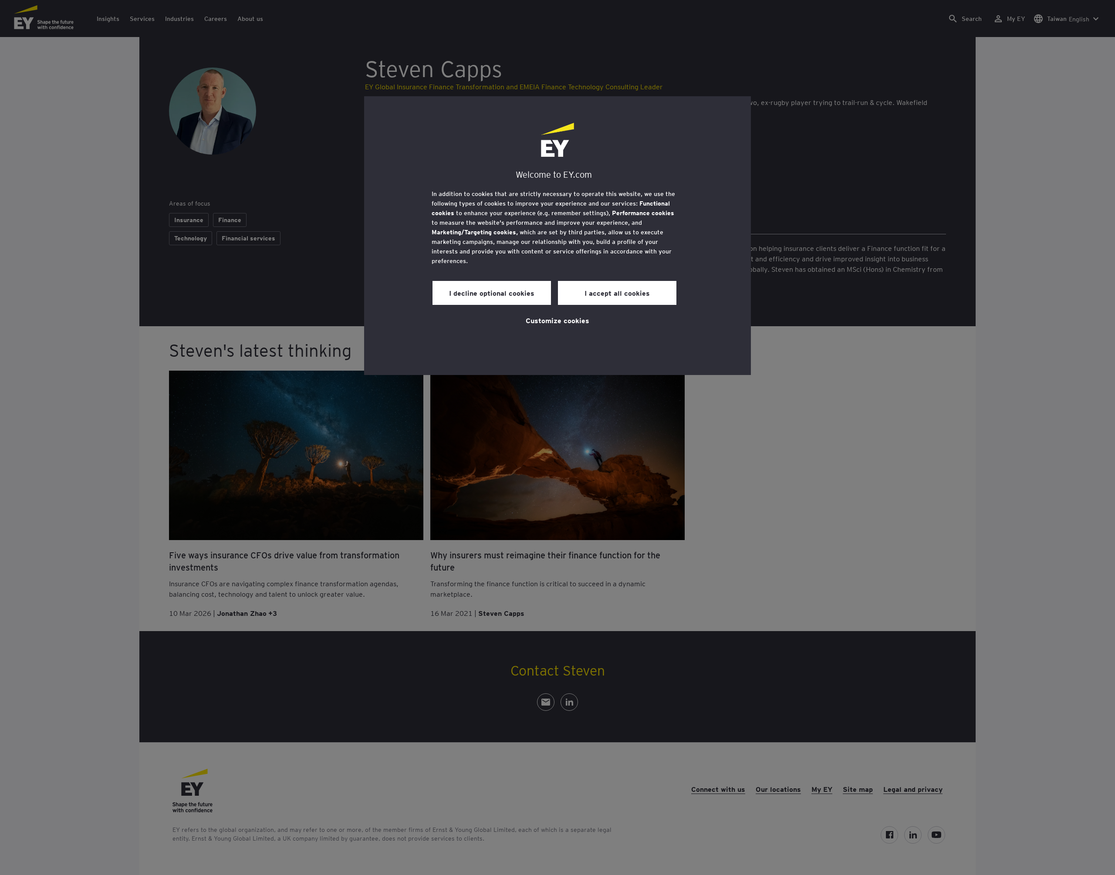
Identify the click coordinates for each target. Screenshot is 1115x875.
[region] (557, 235)
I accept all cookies (617, 292)
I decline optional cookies (491, 292)
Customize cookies (557, 320)
